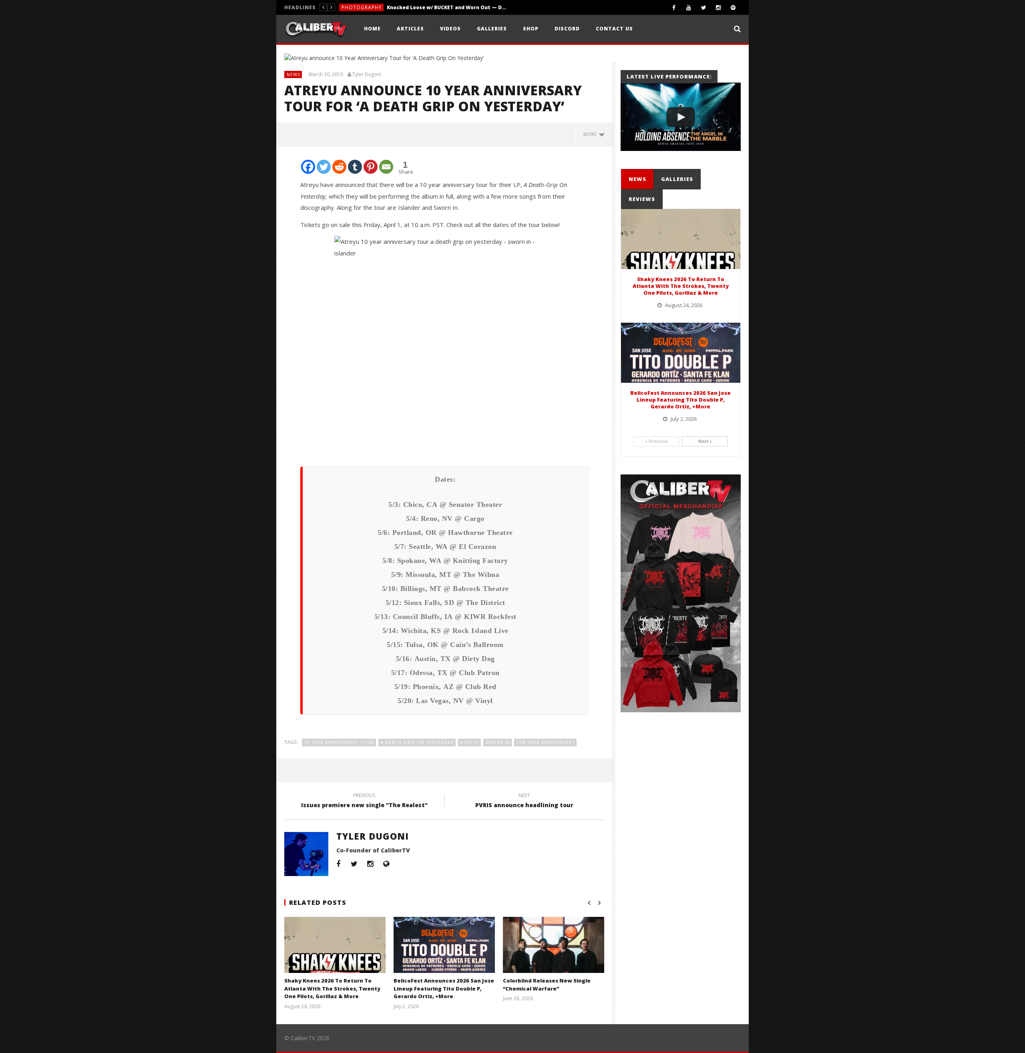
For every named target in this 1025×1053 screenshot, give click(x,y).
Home (372, 28)
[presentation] (637, 179)
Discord (567, 28)
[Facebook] (674, 7)
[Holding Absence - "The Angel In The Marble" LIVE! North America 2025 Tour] (681, 117)
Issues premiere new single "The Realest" (364, 801)
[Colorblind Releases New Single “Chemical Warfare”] (553, 955)
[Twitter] (703, 7)
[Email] (386, 167)
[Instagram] (718, 7)
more (591, 134)
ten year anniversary (545, 742)
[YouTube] (688, 7)
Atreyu (469, 742)
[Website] (386, 864)
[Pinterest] (371, 167)
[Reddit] (339, 167)
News (293, 74)
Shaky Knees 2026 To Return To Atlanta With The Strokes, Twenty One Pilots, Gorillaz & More (332, 988)
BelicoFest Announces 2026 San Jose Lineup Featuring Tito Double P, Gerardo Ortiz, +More (444, 988)
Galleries (492, 28)
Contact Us (614, 28)
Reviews (352, 7)
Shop (531, 28)
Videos (450, 28)
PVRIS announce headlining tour (524, 801)
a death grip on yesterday (417, 742)
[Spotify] (733, 7)
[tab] (637, 179)
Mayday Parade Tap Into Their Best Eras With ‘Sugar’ (428, 7)
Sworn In (497, 742)
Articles (410, 28)
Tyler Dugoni (366, 74)
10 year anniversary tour (339, 742)
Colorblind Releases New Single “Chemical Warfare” (547, 984)
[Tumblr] (355, 167)
